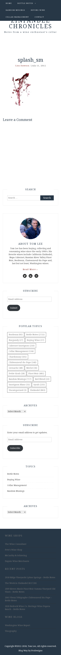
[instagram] (36, 276)
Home (9, 3)
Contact (39, 17)
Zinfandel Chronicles (30, 23)
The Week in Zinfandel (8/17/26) (21, 583)
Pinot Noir (36, 373)
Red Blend (42, 379)
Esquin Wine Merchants (17, 561)
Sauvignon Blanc (19, 384)
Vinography (11, 631)
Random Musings (15, 10)
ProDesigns (36, 650)
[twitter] (25, 276)
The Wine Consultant (15, 544)
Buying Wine (38, 10)
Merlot (31, 368)
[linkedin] (30, 276)
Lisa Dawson (22, 66)
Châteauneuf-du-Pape (22, 362)
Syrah (39, 384)
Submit (13, 308)
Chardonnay (18, 357)
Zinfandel (37, 390)
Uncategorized (17, 390)
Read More (30, 269)
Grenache (16, 368)
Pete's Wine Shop (13, 550)
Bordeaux (16, 334)
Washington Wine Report (17, 625)
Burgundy (16, 340)
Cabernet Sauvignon (21, 346)
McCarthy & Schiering (16, 555)
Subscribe (15, 448)
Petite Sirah (17, 373)
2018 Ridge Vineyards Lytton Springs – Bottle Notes (30, 577)
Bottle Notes (25, 3)
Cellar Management (17, 17)
